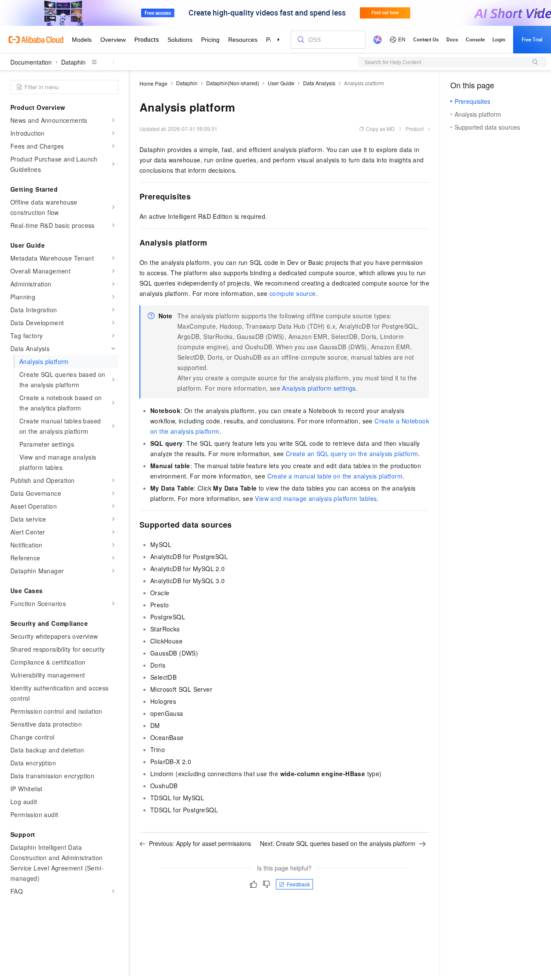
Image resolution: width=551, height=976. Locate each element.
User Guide (281, 83)
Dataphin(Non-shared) (232, 83)
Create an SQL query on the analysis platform (352, 453)
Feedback (298, 884)
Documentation (31, 62)
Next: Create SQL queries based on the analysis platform (337, 843)
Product (415, 128)
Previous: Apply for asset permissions (200, 843)
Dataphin (73, 62)
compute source (292, 293)
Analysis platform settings (319, 388)
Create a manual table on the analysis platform (334, 476)
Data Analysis (319, 83)
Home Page (153, 83)
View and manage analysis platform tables (316, 498)
